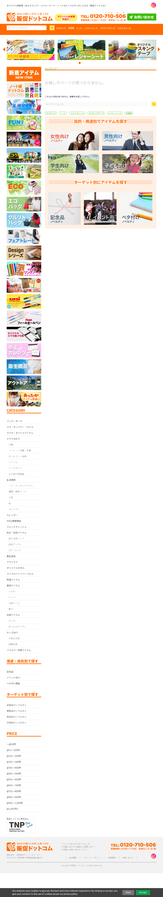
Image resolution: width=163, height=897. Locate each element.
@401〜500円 (14, 773)
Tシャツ (12, 597)
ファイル (13, 462)
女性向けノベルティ (17, 705)
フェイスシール (124, 27)
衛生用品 (11, 556)
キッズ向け (12, 632)
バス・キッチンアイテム (21, 485)
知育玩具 (13, 644)
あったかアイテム (17, 626)
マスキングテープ (107, 27)
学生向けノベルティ (17, 716)
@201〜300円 (14, 761)
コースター (14, 509)
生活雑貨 (11, 479)
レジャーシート (91, 27)
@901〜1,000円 (15, 802)
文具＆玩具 (14, 638)
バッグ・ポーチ (14, 421)
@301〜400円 (14, 767)
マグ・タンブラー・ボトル (20, 427)
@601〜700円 (14, 785)
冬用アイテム (13, 614)
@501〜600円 (14, 779)
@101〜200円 (14, 755)
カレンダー (12, 515)
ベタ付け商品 (13, 683)
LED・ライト (15, 550)
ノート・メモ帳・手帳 (20, 450)
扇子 (11, 609)
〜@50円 (11, 744)
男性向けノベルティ (17, 710)
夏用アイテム (13, 585)
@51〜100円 (13, 750)
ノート (79, 27)
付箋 (11, 444)
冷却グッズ (14, 603)
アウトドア (12, 562)
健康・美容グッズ (17, 491)
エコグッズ (61, 27)
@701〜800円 (14, 791)
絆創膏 (71, 27)
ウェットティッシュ (17, 526)
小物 (11, 497)
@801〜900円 (14, 797)
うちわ (12, 591)
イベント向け (13, 677)
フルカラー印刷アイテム (19, 650)
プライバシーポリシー (92, 857)
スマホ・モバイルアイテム (20, 432)
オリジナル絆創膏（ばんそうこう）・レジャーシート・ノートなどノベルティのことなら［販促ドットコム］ (57, 5)
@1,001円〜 (13, 808)
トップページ (50, 68)
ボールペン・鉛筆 (17, 456)
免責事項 (112, 857)
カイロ (12, 620)
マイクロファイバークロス (20, 573)
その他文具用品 (16, 473)
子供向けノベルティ (17, 722)
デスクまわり (13, 438)
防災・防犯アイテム (17, 532)
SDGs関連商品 (14, 520)
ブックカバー (15, 468)
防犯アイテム (15, 544)
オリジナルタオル (16, 567)
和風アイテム (13, 579)
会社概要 (73, 857)
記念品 (10, 671)
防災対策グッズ (16, 538)
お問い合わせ (127, 857)
